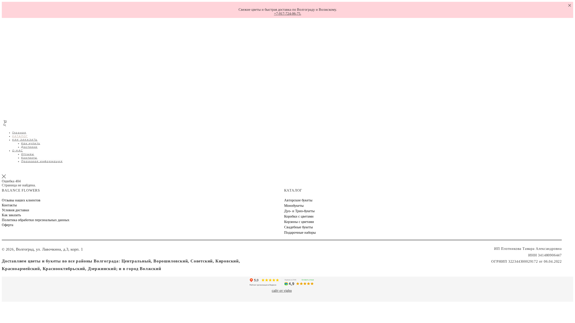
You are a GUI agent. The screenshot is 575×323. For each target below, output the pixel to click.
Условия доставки (15, 210)
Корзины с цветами (299, 222)
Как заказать (11, 215)
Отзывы (26, 73)
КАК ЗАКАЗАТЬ (23, 55)
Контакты (28, 76)
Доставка (28, 62)
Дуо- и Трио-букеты (299, 211)
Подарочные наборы (300, 232)
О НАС (16, 69)
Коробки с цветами (299, 216)
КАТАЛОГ (18, 48)
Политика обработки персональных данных (35, 220)
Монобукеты (294, 205)
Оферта (7, 225)
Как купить (29, 58)
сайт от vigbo (282, 290)
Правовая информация (40, 80)
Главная (18, 40)
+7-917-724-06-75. (287, 13)
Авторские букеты (298, 200)
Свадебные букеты (298, 227)
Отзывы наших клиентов (21, 200)
